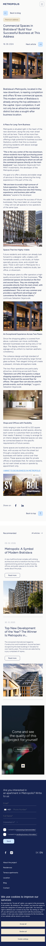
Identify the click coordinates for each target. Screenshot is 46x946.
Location (6, 878)
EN (41, 852)
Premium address (11, 20)
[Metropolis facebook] (5, 852)
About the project (10, 862)
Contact (6, 888)
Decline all (23, 931)
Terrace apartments (10, 873)
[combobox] (8, 809)
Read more (12, 575)
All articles (36, 533)
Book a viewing (23, 749)
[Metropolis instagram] (11, 852)
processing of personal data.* (26, 830)
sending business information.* (26, 834)
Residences (7, 868)
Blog (5, 883)
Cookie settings (23, 939)
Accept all (23, 924)
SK (37, 852)
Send (9, 841)
